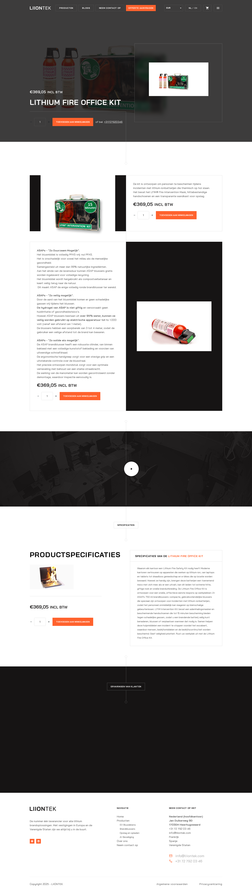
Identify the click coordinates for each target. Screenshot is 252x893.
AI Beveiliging (127, 837)
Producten (66, 8)
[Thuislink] (40, 8)
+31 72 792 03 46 (188, 861)
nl (190, 8)
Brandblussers (127, 828)
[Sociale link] (32, 841)
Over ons (122, 841)
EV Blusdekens (128, 824)
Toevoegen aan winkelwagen (73, 122)
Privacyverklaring (210, 884)
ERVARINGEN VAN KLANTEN (126, 686)
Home (120, 816)
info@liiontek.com (189, 856)
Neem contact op (110, 8)
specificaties (125, 525)
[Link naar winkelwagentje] (207, 8)
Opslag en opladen (129, 832)
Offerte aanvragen (140, 8)
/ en (194, 8)
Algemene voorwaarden (172, 884)
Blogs (86, 8)
